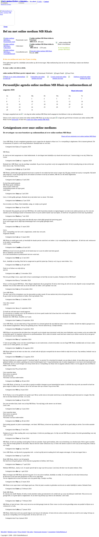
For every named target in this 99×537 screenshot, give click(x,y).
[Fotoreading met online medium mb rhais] (36, 78)
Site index (30, 532)
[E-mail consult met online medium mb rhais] (57, 78)
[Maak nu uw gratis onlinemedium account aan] (14, 78)
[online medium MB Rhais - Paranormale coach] (9, 42)
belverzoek (15, 119)
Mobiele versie (12, 532)
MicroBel (4, 532)
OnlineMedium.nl (61, 532)
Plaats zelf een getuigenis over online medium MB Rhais (78, 136)
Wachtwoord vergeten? (6, 4)
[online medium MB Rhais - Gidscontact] (9, 48)
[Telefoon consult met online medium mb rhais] (79, 78)
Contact (46, 1)
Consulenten (51, 532)
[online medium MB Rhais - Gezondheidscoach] (9, 53)
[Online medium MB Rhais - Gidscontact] (14, 1)
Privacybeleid (22, 532)
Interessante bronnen (40, 532)
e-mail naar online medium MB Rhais (37, 119)
